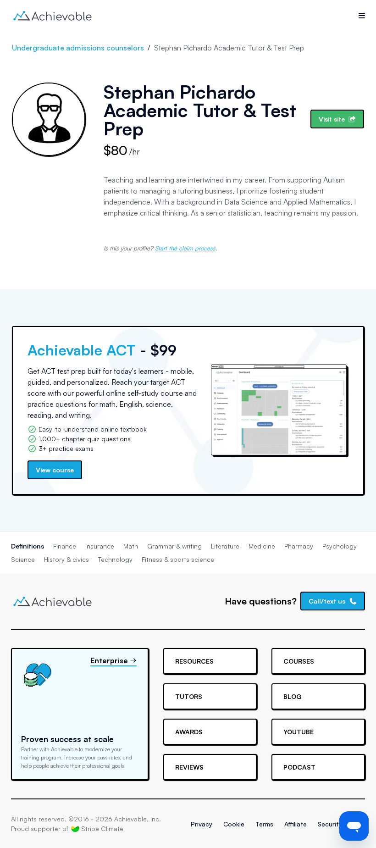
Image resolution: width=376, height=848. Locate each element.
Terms (264, 824)
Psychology (339, 546)
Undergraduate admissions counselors (78, 47)
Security (330, 824)
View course (55, 470)
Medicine (262, 546)
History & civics (66, 559)
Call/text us (327, 601)
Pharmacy (298, 546)
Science (23, 559)
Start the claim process (185, 248)
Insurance (99, 546)
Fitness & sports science (178, 559)
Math (130, 546)
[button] (362, 15)
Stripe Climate (102, 828)
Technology (115, 559)
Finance (64, 546)
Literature (225, 546)
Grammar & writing (174, 546)
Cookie (233, 824)
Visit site (332, 119)
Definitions (27, 546)
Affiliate (295, 824)
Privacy (201, 824)
